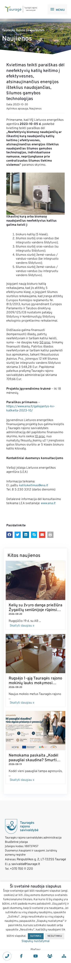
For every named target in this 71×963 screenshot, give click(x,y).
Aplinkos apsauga (17, 108)
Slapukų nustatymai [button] (35, 941)
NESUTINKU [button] (55, 936)
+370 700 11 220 (21, 869)
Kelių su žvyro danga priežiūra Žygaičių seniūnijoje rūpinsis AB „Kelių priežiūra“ (35, 610)
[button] (9, 535)
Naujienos (35, 108)
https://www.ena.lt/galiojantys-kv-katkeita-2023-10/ (30, 409)
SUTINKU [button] (35, 936)
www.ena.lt (48, 503)
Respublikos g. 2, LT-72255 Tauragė (41, 859)
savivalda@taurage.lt (25, 864)
